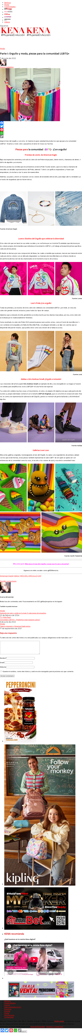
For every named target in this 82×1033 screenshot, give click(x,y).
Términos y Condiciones (54, 1026)
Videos (7, 22)
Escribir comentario (8, 581)
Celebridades (9, 7)
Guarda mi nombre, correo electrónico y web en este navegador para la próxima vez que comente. (38, 671)
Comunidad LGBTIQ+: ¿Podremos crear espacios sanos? (20, 619)
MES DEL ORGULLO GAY (30, 576)
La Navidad (9, 1017)
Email (2, 662)
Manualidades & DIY (12, 1007)
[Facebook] (41, 123)
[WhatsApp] (41, 133)
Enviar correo (59, 1021)
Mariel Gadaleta (6, 67)
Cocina (7, 1005)
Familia (7, 1011)
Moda (6, 5)
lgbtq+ (17, 576)
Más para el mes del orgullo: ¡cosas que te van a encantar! (47, 564)
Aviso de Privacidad (38, 1026)
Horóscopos (9, 1015)
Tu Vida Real (5, 617)
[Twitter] (41, 126)
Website (3, 667)
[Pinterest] (41, 129)
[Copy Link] (41, 136)
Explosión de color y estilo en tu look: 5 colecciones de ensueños (23, 613)
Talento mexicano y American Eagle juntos (15, 626)
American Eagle (6, 576)
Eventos (7, 1009)
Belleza (7, 3)
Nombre (3, 658)
